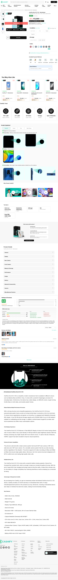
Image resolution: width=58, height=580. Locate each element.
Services (15, 566)
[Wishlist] (45, 2)
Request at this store (43, 69)
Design (6, 301)
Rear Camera (7, 285)
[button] (54, 2)
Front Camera (8, 289)
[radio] (43, 59)
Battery (6, 305)
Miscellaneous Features (10, 317)
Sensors (6, 313)
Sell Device (32, 566)
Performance (8, 297)
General (6, 277)
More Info (48, 566)
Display (6, 281)
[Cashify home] (5, 2)
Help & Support (39, 567)
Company (23, 566)
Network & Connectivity (10, 309)
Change (54, 73)
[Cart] (47, 2)
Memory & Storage (9, 293)
